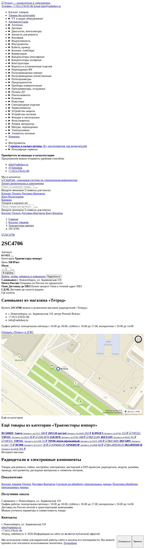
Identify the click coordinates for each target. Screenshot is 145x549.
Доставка (37, 484)
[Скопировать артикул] (12, 256)
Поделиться (53, 276)
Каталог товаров (11, 484)
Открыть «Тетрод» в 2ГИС (17, 332)
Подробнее (70, 543)
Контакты (49, 484)
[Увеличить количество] (12, 269)
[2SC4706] (8, 234)
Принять (137, 541)
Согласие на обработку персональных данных (84, 484)
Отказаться (124, 541)
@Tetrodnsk (15, 167)
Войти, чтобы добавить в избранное (23, 276)
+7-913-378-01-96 (18, 170)
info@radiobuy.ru (18, 164)
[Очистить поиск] (36, 187)
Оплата (26, 484)
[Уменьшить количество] (2, 269)
